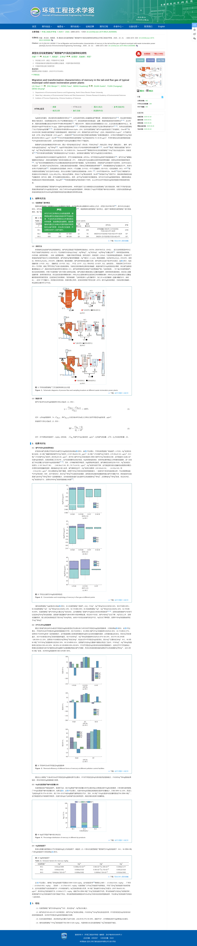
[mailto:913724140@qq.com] (41, 56)
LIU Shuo (36, 86)
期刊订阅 (104, 26)
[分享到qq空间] (194, 29)
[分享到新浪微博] (194, 34)
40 (78, 208)
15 (77, 126)
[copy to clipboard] (136, 46)
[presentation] (76, 409)
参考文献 (119, 107)
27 (86, 150)
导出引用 (150, 60)
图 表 (97, 107)
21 (127, 129)
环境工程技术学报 (49, 32)
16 (114, 126)
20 (51, 129)
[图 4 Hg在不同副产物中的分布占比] (82, 817)
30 (33, 162)
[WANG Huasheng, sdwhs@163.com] (89, 85)
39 (115, 205)
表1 (50, 212)
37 (62, 179)
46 (110, 611)
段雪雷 (74, 57)
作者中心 (118, 26)
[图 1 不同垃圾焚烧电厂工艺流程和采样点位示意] (82, 337)
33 (127, 168)
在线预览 (147, 54)
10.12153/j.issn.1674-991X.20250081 (101, 32)
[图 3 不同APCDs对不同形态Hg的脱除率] (82, 710)
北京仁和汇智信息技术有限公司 (98, 941)
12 (75, 126)
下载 (158, 54)
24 (56, 147)
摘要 (54, 107)
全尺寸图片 (119, 393)
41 (113, 252)
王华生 (62, 57)
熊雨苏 (55, 57)
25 (99, 147)
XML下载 (160, 60)
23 (57, 137)
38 (64, 179)
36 (98, 173)
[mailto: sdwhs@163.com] (92, 85)
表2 (53, 852)
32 (47, 168)
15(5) (67, 32)
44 (108, 611)
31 (100, 165)
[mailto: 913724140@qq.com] (45, 85)
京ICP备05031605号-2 (114, 935)
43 (62, 462)
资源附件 (98, 111)
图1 (122, 261)
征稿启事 (90, 26)
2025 (61, 32)
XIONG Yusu (66, 86)
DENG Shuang (38, 89)
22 (72, 134)
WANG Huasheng (80, 86)
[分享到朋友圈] (194, 38)
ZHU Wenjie (52, 86)
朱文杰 (45, 57)
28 (36, 152)
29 (116, 156)
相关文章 (56, 111)
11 (73, 123)
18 (116, 126)
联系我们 (148, 26)
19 (49, 129)
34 (94, 171)
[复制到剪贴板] (52, 40)
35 (116, 171)
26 (101, 147)
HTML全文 (77, 107)
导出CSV (117, 241)
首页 (34, 26)
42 (60, 462)
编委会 (60, 26)
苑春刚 (82, 57)
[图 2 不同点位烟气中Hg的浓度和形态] (82, 539)
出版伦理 (133, 26)
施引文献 (76, 111)
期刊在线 (75, 26)
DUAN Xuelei (99, 86)
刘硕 (34, 57)
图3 (117, 628)
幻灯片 (126, 393)
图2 (77, 451)
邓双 (88, 57)
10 (123, 120)
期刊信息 (46, 26)
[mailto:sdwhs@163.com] (69, 56)
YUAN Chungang (114, 86)
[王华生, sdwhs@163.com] (67, 56)
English (161, 26)
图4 (62, 791)
